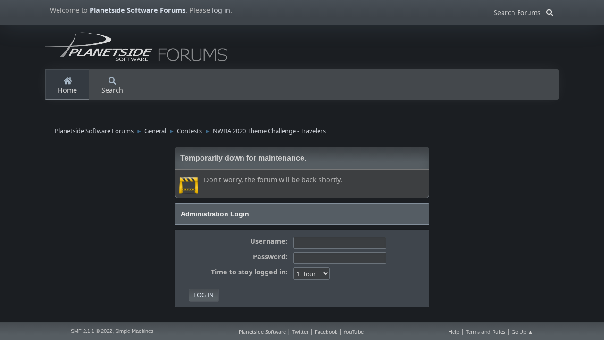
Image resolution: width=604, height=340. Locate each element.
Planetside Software (262, 332)
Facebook (326, 332)
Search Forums (520, 11)
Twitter (300, 332)
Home (67, 89)
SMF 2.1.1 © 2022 (91, 331)
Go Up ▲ (522, 332)
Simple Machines (134, 331)
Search (112, 89)
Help (454, 332)
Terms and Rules (485, 332)
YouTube (354, 332)
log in (221, 10)
